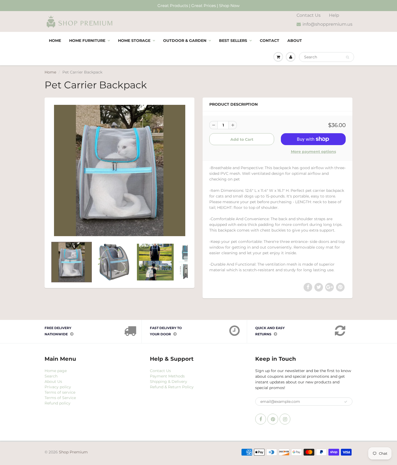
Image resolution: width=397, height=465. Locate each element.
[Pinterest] (272, 419)
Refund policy (57, 403)
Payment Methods (167, 376)
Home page (56, 370)
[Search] (347, 57)
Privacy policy (58, 386)
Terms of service (60, 392)
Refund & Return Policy (172, 386)
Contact (269, 40)
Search (51, 376)
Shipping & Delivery (168, 381)
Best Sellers (233, 40)
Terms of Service (60, 397)
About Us (53, 381)
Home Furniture (87, 40)
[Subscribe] (346, 401)
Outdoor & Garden (184, 40)
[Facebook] (260, 419)
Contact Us (309, 15)
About (294, 40)
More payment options (313, 151)
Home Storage (134, 40)
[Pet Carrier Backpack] (119, 170)
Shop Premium (73, 452)
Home (55, 40)
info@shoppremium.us (327, 24)
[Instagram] (285, 419)
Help (334, 15)
